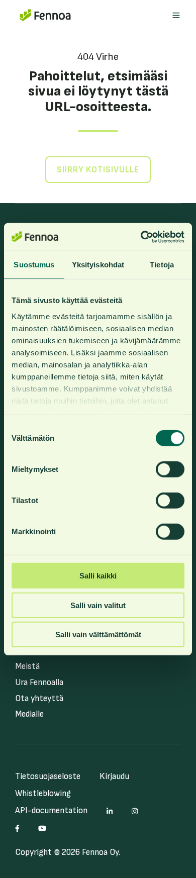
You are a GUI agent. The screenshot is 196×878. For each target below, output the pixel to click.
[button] (176, 15)
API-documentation (51, 811)
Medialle (29, 714)
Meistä (27, 666)
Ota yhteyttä (39, 699)
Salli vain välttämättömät (98, 634)
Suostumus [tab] (34, 264)
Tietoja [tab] (162, 264)
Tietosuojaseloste (47, 776)
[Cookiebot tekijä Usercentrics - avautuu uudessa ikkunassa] (140, 236)
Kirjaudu (114, 776)
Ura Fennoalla (39, 682)
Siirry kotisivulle (98, 170)
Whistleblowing (43, 794)
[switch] (170, 469)
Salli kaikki (98, 575)
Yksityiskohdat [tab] (98, 264)
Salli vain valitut (98, 605)
